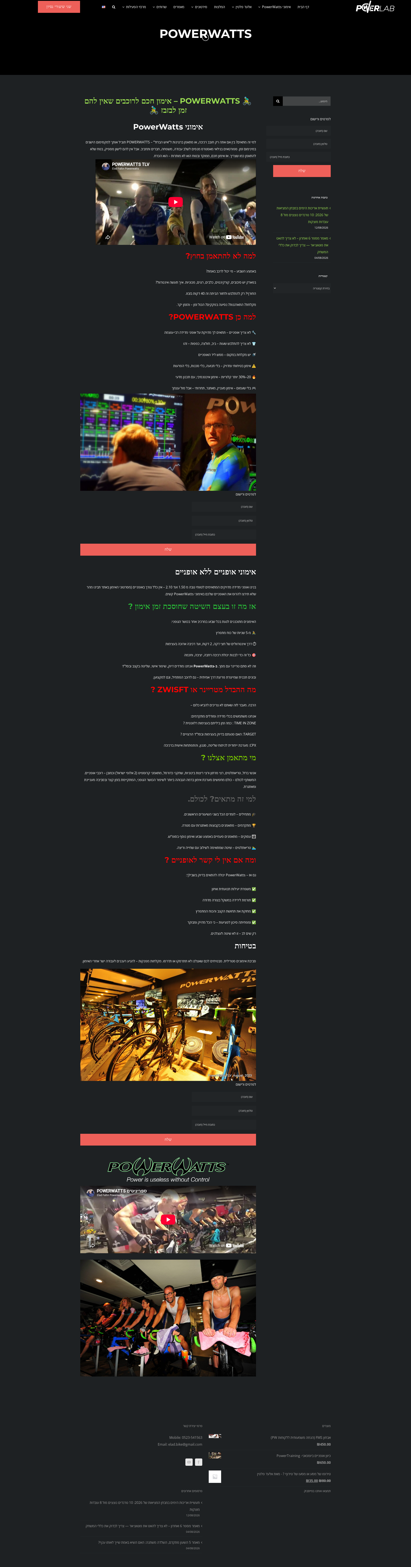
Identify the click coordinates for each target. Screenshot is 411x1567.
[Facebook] (198, 1462)
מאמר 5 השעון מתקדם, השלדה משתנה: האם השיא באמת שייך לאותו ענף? (149, 1542)
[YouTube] (189, 1462)
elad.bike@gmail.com (185, 1444)
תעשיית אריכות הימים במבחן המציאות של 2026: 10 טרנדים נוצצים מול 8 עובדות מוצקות (302, 215)
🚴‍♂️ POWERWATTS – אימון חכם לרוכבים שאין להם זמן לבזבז (168, 105)
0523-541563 (192, 1437)
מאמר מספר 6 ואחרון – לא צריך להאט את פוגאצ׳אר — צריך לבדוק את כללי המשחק (302, 245)
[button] (113, 6)
